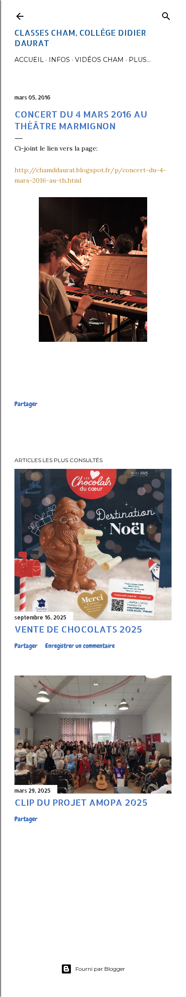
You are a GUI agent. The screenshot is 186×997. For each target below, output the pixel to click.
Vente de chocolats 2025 (78, 629)
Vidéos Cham (99, 60)
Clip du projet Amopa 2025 (81, 802)
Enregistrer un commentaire (80, 646)
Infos (59, 60)
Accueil (29, 60)
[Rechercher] (166, 14)
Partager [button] (25, 404)
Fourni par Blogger (100, 968)
